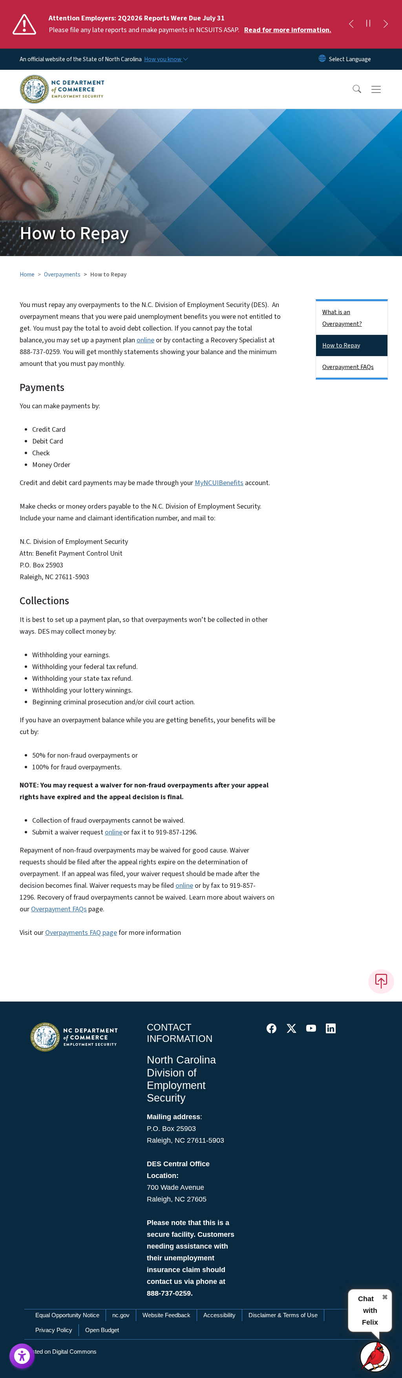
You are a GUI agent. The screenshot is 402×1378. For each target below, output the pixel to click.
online (145, 340)
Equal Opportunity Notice (67, 1315)
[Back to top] (381, 981)
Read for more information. (287, 30)
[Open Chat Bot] (375, 1356)
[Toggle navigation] (383, 89)
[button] (351, 89)
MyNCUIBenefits (219, 483)
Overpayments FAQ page (81, 933)
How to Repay (341, 345)
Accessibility (219, 1315)
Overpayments (62, 274)
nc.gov (121, 1315)
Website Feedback (166, 1315)
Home (27, 274)
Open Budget (102, 1330)
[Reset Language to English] (322, 59)
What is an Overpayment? (342, 318)
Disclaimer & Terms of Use (283, 1315)
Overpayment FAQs (59, 909)
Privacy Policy (53, 1330)
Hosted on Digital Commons (60, 1351)
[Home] (62, 80)
